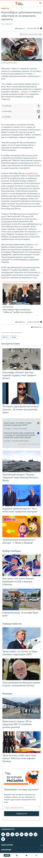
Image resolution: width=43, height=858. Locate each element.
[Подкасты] (35, 834)
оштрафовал (30, 173)
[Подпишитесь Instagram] (26, 834)
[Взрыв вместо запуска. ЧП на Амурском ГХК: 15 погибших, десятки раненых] (21, 708)
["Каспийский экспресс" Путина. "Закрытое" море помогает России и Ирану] (21, 461)
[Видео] (27, 855)
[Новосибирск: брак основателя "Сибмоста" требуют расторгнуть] (21, 294)
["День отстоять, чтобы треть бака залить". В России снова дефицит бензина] (21, 742)
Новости (5, 9)
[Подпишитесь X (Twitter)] (12, 834)
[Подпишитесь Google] (3, 834)
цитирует (24, 92)
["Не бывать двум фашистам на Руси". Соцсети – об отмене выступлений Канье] (21, 393)
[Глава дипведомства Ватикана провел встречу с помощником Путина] (21, 669)
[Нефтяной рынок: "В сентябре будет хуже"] (21, 599)
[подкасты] (17, 855)
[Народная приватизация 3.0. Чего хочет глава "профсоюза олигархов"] (21, 495)
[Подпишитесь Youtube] (17, 834)
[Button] (20, 28)
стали (36, 245)
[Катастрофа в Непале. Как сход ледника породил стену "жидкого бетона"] (21, 359)
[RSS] (31, 834)
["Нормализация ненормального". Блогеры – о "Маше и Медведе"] (21, 526)
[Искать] (36, 855)
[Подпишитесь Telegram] (22, 834)
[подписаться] (3, 839)
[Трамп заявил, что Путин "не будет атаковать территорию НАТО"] (21, 638)
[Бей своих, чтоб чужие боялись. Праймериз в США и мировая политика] (21, 565)
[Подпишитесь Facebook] (8, 834)
